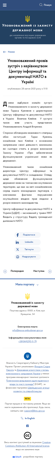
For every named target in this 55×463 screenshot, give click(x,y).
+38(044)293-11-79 (27, 341)
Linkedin (29, 242)
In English (30, 418)
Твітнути (29, 249)
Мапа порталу (25, 284)
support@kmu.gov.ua (34, 411)
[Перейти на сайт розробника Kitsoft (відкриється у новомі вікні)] (17, 457)
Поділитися (29, 235)
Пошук (48, 5)
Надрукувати (29, 257)
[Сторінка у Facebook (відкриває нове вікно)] (27, 426)
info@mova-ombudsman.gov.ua (27, 330)
